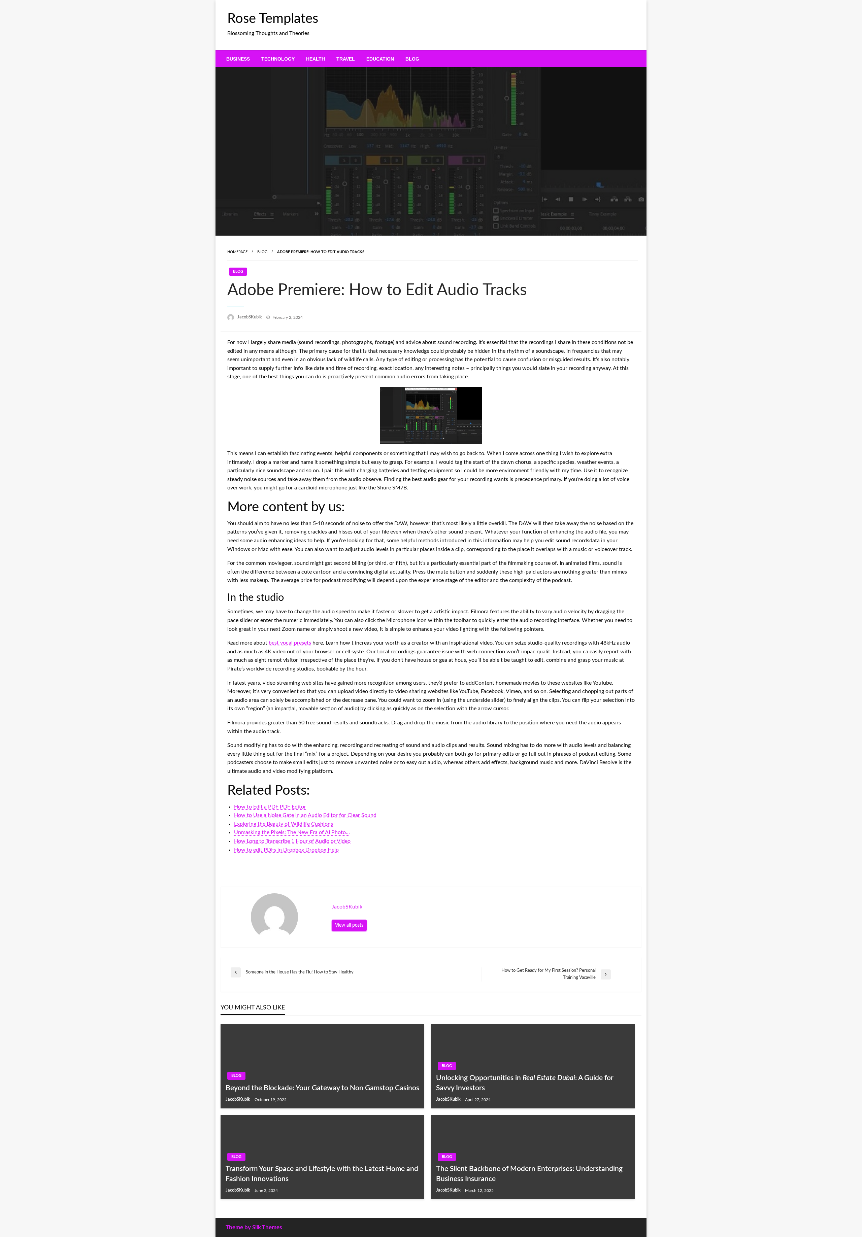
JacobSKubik (250, 317)
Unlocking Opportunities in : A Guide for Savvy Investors (525, 1082)
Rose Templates (272, 19)
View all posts (349, 925)
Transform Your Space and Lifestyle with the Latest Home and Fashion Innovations (322, 1173)
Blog (412, 59)
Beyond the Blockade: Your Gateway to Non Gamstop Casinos (322, 1088)
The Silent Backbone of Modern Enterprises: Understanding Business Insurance (529, 1173)
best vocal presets (290, 643)
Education (380, 59)
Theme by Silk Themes (254, 1227)
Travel (345, 59)
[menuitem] (238, 58)
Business (238, 59)
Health (315, 59)
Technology (278, 59)
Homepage (237, 252)
